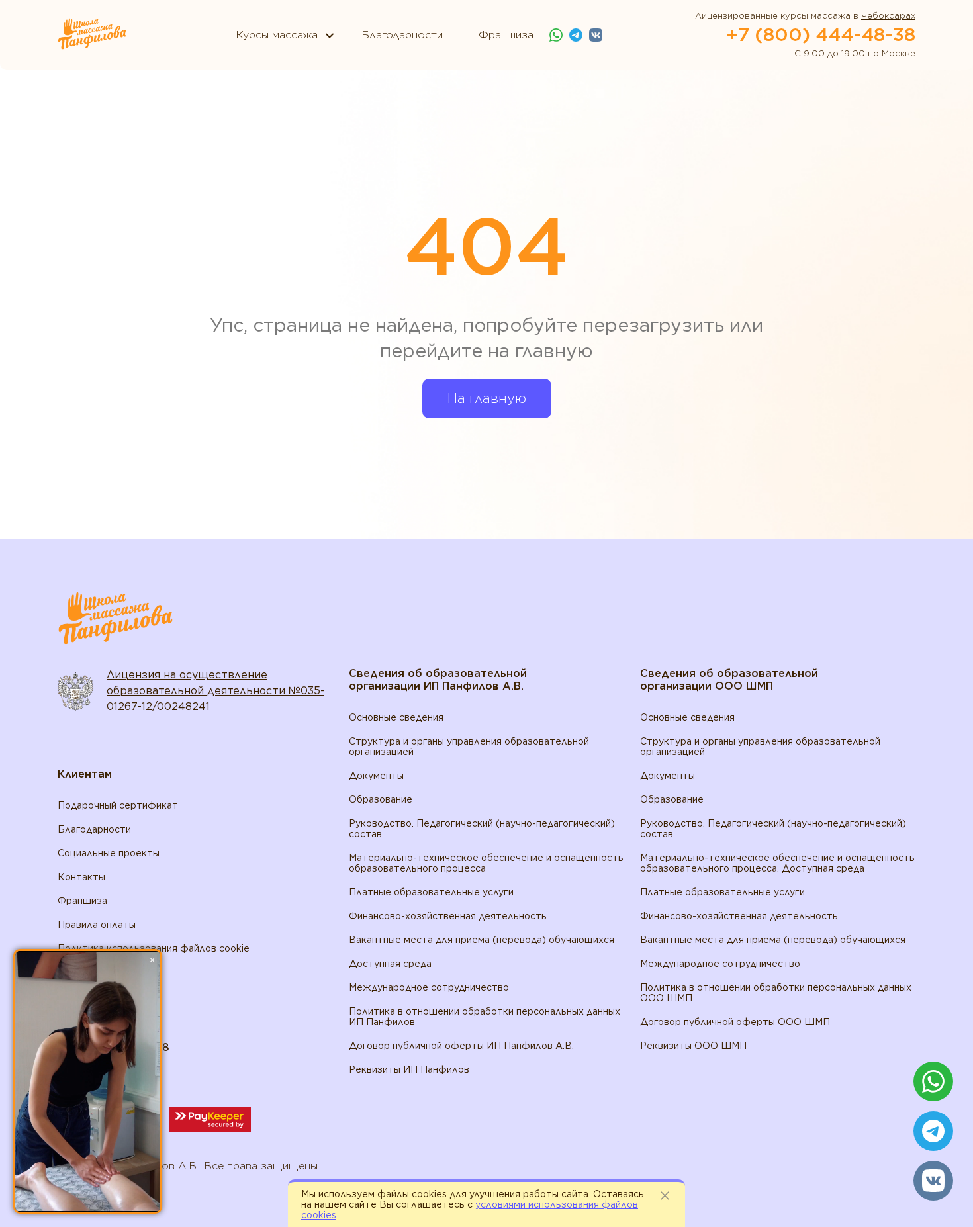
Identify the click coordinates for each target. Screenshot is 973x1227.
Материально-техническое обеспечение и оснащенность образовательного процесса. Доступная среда (777, 863)
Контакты (81, 877)
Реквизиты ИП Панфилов (409, 1069)
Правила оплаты (97, 924)
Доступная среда (390, 963)
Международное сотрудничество (429, 987)
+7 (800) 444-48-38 (820, 34)
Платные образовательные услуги (431, 892)
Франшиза (82, 900)
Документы (376, 775)
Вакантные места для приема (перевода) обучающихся (481, 939)
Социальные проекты (109, 853)
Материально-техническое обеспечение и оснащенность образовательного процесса (486, 863)
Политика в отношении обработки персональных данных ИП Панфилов (484, 1016)
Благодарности (94, 829)
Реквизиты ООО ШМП (693, 1045)
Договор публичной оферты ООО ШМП (735, 1022)
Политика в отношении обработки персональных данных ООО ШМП (775, 992)
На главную (486, 398)
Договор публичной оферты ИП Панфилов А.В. (461, 1045)
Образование (380, 799)
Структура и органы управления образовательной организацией (469, 746)
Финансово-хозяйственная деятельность (448, 916)
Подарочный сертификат (118, 805)
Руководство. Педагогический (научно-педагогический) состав (482, 828)
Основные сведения (396, 717)
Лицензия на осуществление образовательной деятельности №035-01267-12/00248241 (215, 690)
